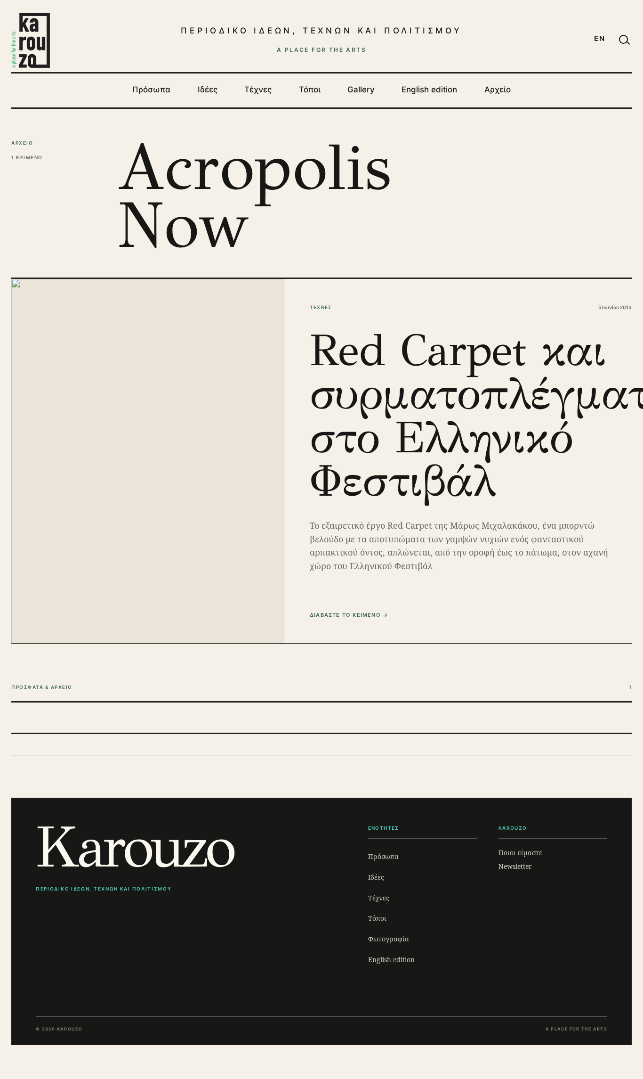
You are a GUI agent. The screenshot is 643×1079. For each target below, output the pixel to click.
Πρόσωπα (151, 89)
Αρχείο (497, 89)
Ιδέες (207, 89)
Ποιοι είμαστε (520, 852)
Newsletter (515, 866)
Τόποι (310, 89)
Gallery (361, 89)
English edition (429, 89)
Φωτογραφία (388, 938)
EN (599, 38)
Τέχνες (258, 89)
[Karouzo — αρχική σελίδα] (30, 40)
